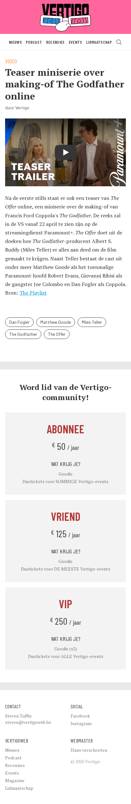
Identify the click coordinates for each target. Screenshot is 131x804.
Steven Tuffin (18, 716)
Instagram (81, 723)
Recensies (55, 42)
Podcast (34, 42)
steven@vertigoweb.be (28, 722)
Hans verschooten (89, 750)
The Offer (57, 334)
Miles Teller (92, 322)
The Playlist (33, 292)
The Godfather (23, 334)
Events (75, 42)
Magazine (14, 780)
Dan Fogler (19, 322)
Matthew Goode (55, 322)
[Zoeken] (119, 42)
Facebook (80, 716)
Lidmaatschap (99, 42)
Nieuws (15, 42)
